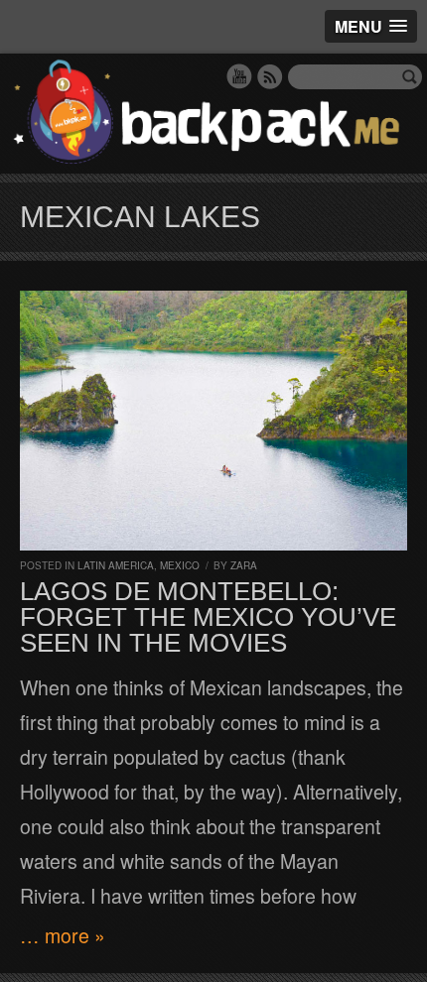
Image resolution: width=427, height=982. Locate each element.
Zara (243, 565)
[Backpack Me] (213, 114)
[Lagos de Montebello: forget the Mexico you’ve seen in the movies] (213, 421)
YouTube (239, 76)
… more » (62, 935)
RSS (270, 76)
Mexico (180, 565)
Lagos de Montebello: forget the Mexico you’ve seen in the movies (208, 617)
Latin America (115, 565)
